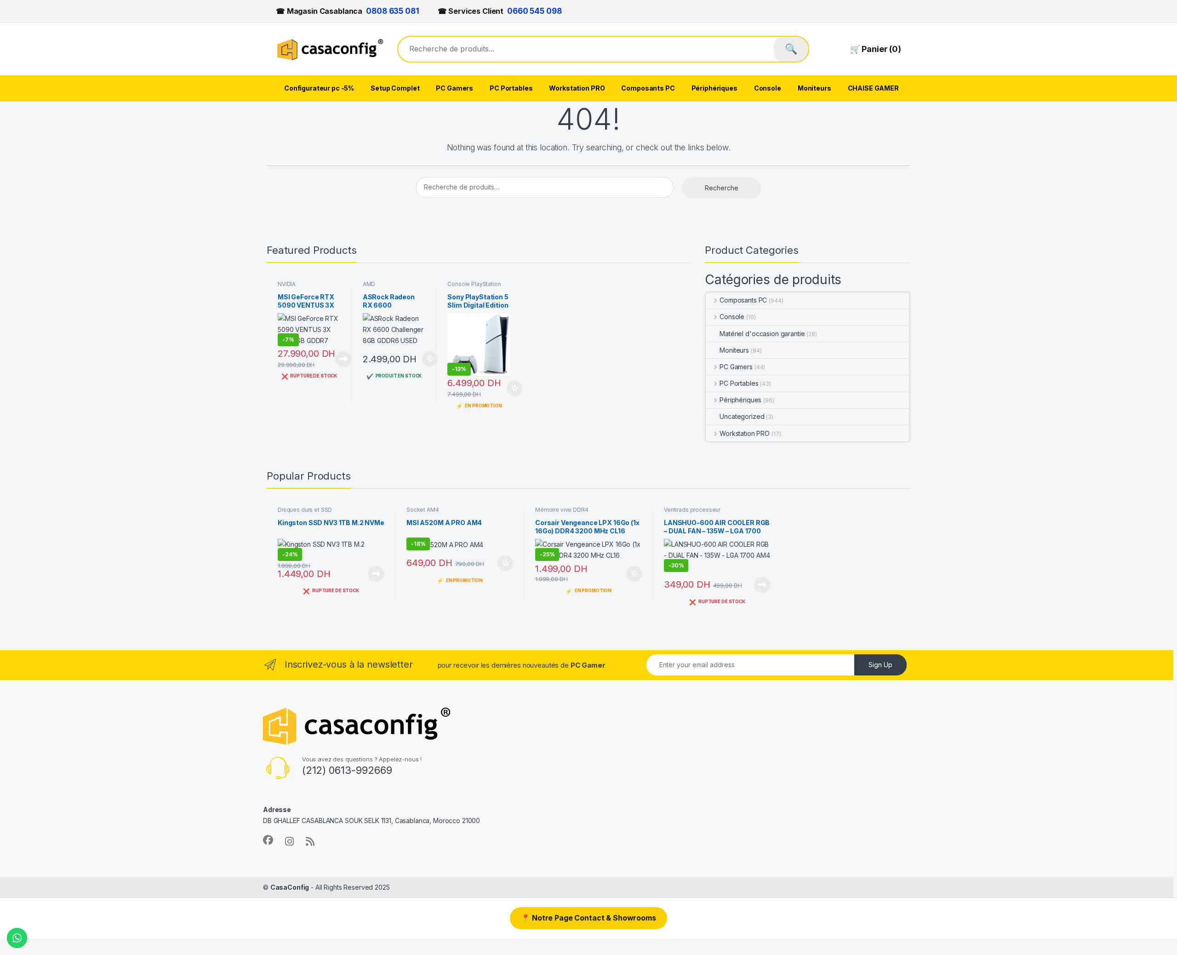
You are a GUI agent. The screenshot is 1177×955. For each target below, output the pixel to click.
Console (767, 88)
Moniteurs (814, 88)
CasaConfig (289, 887)
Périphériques (714, 88)
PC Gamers (454, 88)
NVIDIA (287, 283)
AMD (369, 283)
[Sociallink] (268, 840)
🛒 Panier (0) (875, 49)
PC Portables (511, 88)
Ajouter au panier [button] (427, 359)
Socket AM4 (422, 509)
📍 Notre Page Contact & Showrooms (588, 917)
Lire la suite (343, 359)
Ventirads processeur (692, 509)
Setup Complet (395, 88)
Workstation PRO (577, 88)
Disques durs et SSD (305, 509)
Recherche (721, 188)
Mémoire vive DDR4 (561, 509)
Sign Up (880, 665)
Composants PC (647, 88)
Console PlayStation (474, 283)
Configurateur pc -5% (319, 88)
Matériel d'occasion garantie (762, 333)
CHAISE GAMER (873, 88)
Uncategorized (742, 416)
